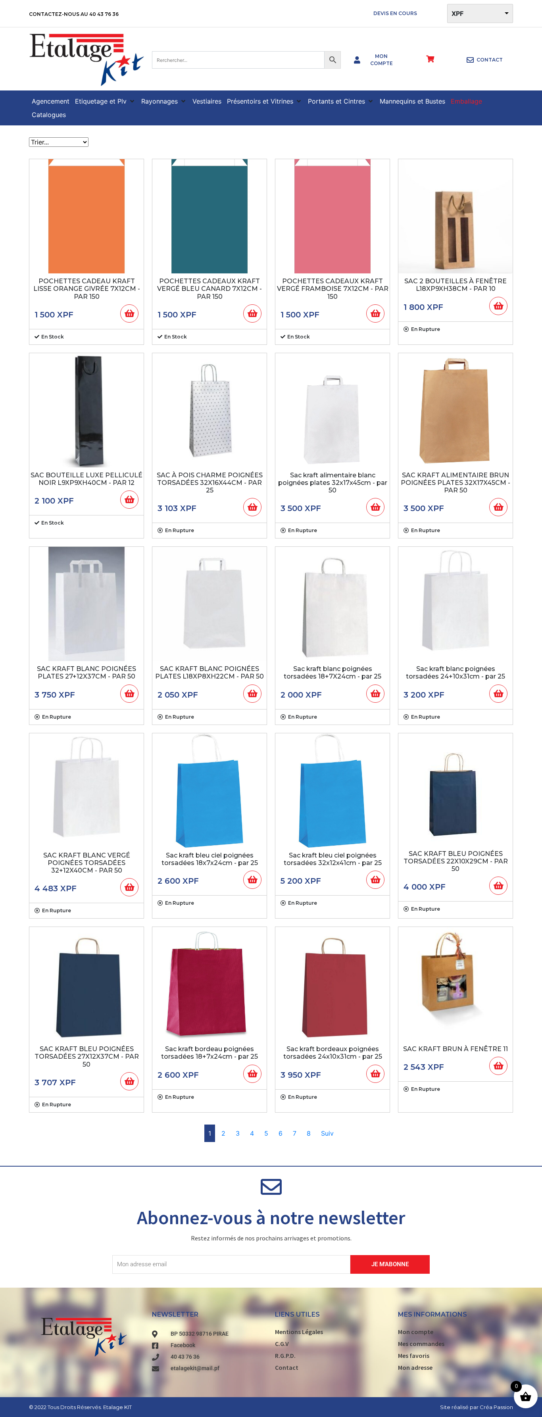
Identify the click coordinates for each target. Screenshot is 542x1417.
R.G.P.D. (285, 1355)
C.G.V (282, 1344)
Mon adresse (415, 1367)
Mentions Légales (299, 1332)
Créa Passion (496, 1407)
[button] (105, 101)
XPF (457, 13)
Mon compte (415, 1332)
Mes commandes (421, 1344)
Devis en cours (395, 13)
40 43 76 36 (104, 14)
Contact (286, 1367)
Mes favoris (413, 1355)
